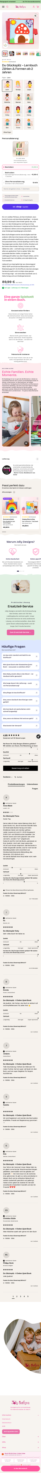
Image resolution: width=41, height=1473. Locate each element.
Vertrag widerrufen (11, 1431)
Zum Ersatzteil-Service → (20, 632)
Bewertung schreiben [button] (20, 768)
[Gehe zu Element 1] (5, 54)
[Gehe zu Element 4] (25, 54)
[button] (9, 62)
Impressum (6, 1419)
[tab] (16, 784)
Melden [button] (7, 895)
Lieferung (5, 459)
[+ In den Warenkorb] (17, 512)
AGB (3, 1426)
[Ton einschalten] (26, 443)
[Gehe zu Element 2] (12, 54)
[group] (20, 735)
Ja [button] (3, 895)
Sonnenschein (8, 519)
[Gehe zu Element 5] (32, 54)
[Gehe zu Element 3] (18, 54)
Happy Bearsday (28, 519)
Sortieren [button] (7, 777)
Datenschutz (6, 1423)
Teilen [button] (12, 895)
